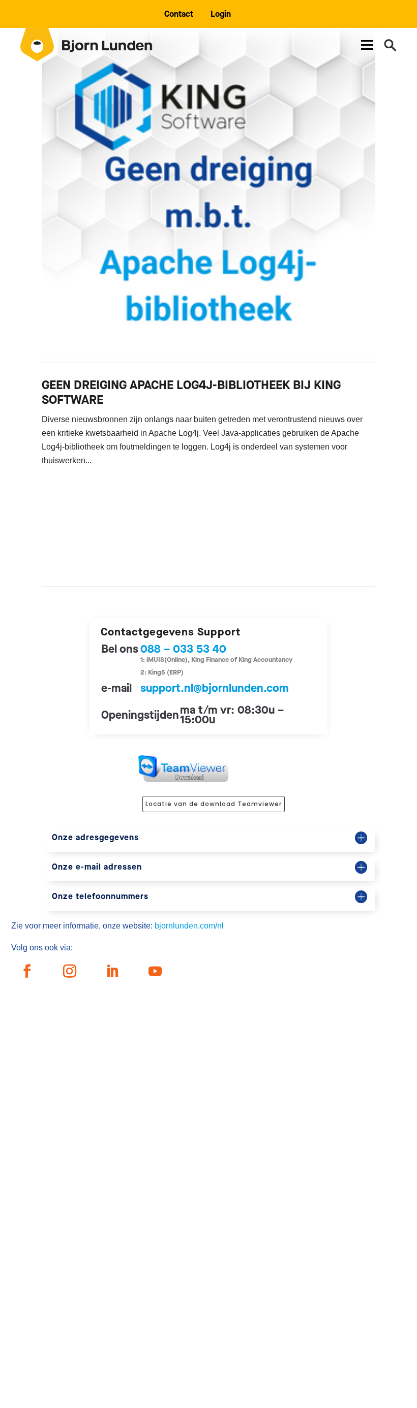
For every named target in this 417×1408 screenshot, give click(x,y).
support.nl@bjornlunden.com (214, 688)
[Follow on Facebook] (27, 971)
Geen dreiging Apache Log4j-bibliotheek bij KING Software (191, 392)
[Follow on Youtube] (155, 971)
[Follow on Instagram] (69, 971)
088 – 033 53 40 (183, 649)
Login (221, 14)
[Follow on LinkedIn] (112, 971)
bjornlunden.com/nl (189, 925)
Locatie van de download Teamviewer (213, 803)
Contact (178, 14)
